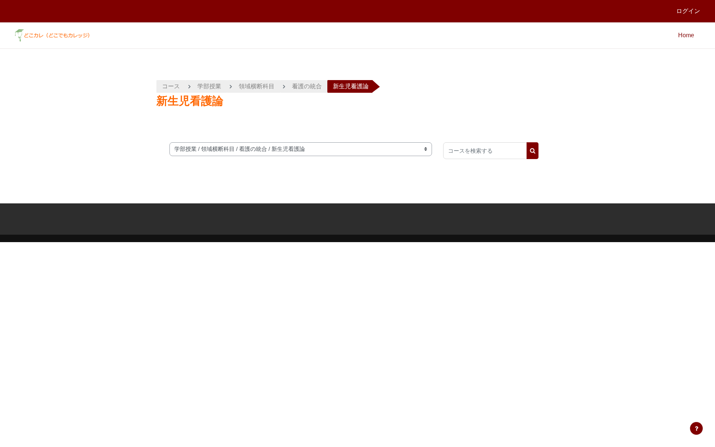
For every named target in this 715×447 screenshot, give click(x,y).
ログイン (688, 11)
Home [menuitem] (686, 35)
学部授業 (209, 86)
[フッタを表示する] (696, 428)
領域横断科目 (256, 86)
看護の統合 (307, 86)
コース (171, 86)
